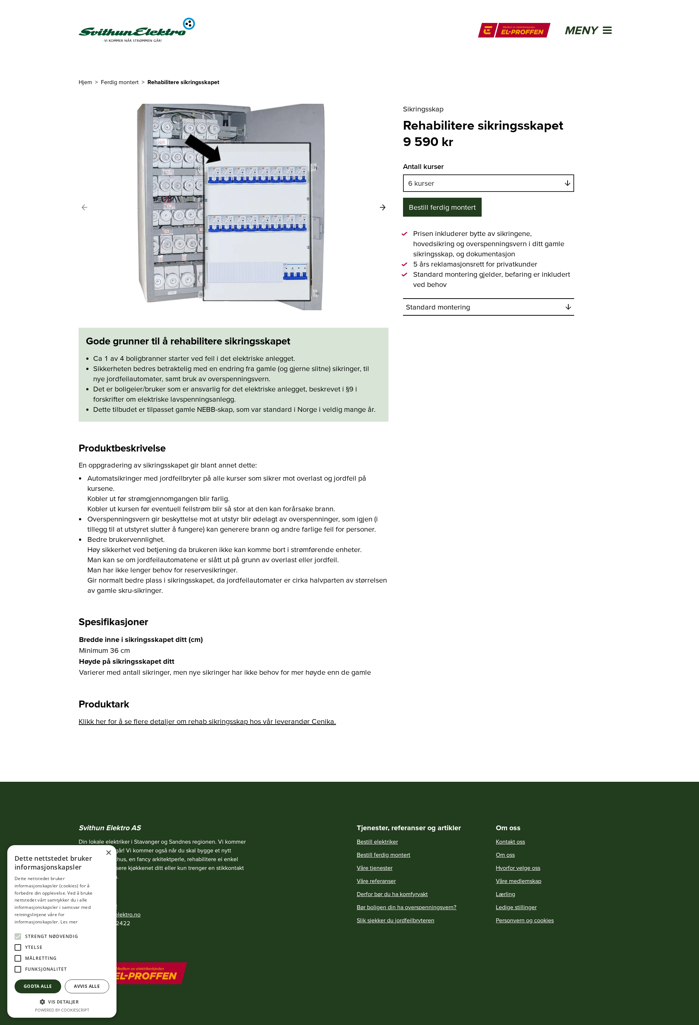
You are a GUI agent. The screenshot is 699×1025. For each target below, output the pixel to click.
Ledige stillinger (516, 907)
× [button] (108, 853)
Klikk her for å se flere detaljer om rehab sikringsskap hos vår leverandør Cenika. (207, 721)
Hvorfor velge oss (518, 867)
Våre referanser (376, 881)
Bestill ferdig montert (442, 207)
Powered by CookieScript (62, 1010)
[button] (62, 1001)
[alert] (61, 931)
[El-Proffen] (514, 30)
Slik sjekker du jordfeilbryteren (395, 920)
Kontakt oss (510, 841)
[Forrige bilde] (84, 207)
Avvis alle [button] (87, 986)
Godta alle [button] (38, 986)
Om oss (505, 854)
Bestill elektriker (377, 841)
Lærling (505, 894)
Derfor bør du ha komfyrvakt (392, 894)
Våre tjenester (374, 867)
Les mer (69, 922)
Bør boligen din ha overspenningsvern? (407, 907)
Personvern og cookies (525, 920)
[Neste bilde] (382, 207)
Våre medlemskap (518, 881)
